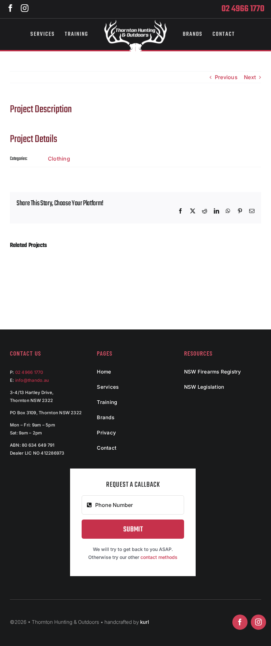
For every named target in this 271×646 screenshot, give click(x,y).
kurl (144, 622)
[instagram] (24, 8)
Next (250, 77)
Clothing (59, 158)
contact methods (158, 557)
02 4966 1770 (29, 372)
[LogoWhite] (135, 22)
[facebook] (10, 8)
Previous (226, 77)
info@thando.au (32, 380)
